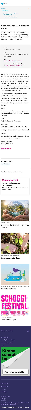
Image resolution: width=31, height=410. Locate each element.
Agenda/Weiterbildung (8, 340)
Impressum (4, 383)
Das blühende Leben (8, 289)
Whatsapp (13, 404)
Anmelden (4, 392)
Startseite (3, 8)
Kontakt (3, 400)
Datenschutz (4, 386)
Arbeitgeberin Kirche (7, 343)
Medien (3, 346)
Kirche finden (5, 337)
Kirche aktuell (5, 10)
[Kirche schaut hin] (15, 361)
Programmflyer (6, 148)
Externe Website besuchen (12, 61)
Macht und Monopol (8, 320)
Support (3, 398)
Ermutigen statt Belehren (10, 258)
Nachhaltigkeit (5, 164)
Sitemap (3, 389)
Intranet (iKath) (5, 396)
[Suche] (28, 331)
